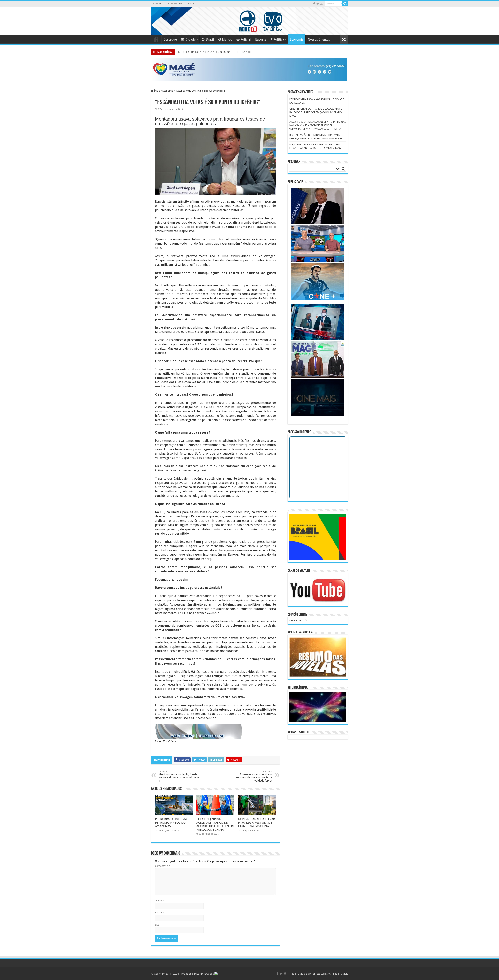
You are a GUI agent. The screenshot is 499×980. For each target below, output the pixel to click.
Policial (246, 39)
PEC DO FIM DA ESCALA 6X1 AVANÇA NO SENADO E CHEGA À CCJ (215, 52)
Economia (296, 39)
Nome (159, 900)
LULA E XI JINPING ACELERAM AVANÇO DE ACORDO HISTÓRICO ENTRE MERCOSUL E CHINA (215, 824)
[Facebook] (314, 3)
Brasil (210, 39)
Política (278, 39)
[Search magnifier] (343, 168)
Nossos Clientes (319, 39)
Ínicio (156, 90)
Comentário (162, 865)
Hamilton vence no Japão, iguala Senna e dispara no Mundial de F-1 (179, 776)
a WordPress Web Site (318, 973)
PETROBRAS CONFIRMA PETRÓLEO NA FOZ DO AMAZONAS (171, 822)
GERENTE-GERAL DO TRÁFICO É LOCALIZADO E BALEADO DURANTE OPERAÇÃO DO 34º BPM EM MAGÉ (316, 112)
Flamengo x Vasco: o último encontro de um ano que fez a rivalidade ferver (254, 776)
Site (157, 924)
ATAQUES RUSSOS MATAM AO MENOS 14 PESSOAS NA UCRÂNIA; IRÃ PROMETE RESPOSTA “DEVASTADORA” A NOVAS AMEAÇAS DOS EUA (317, 125)
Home (191, 3)
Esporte (260, 39)
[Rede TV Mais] (249, 21)
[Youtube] (321, 3)
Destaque (170, 39)
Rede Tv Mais (340, 973)
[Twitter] (317, 3)
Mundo (227, 39)
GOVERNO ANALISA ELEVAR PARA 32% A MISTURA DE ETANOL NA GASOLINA (256, 822)
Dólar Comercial (298, 620)
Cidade (191, 39)
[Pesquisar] (345, 3)
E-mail (159, 912)
